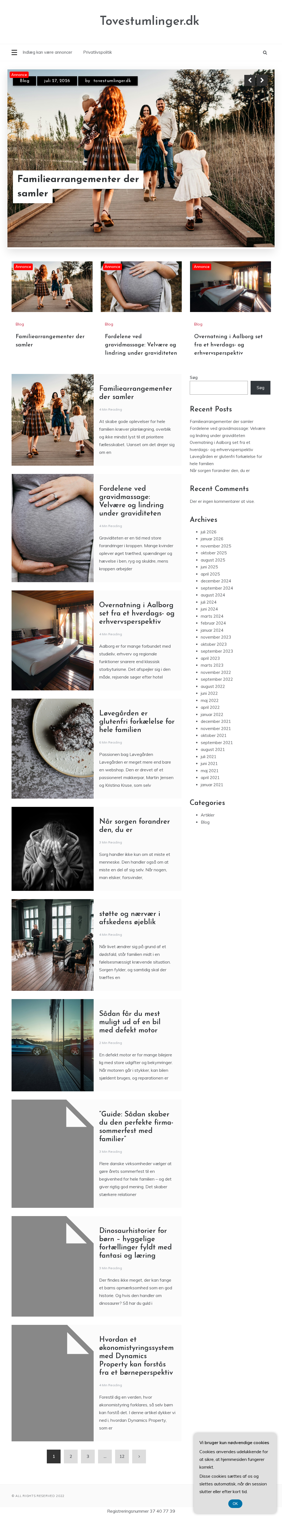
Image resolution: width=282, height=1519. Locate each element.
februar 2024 (213, 623)
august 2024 (213, 595)
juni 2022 (209, 693)
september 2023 (217, 651)
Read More (252, 187)
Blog (24, 85)
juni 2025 (209, 567)
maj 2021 (210, 770)
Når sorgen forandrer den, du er (220, 470)
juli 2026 (208, 532)
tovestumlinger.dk (118, 85)
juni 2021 (209, 763)
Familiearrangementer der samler (221, 421)
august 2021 (213, 749)
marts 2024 (212, 616)
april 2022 (210, 707)
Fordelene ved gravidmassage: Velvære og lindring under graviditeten (87, 186)
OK (235, 1504)
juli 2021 (208, 756)
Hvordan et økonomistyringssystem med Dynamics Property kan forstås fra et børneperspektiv (136, 1356)
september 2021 (217, 742)
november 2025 (216, 546)
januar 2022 (212, 714)
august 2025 (213, 560)
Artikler (208, 815)
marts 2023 (212, 665)
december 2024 (216, 581)
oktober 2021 (214, 735)
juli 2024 (208, 602)
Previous (249, 80)
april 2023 (210, 658)
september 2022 (217, 679)
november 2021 (216, 728)
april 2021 (210, 777)
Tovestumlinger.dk (149, 21)
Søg (194, 377)
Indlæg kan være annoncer (47, 52)
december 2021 (216, 721)
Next (262, 80)
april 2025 (210, 574)
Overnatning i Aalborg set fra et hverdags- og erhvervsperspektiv (228, 345)
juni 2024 (209, 609)
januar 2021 (212, 784)
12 (122, 1456)
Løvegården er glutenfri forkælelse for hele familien (137, 722)
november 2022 (216, 672)
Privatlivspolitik (97, 52)
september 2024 (217, 588)
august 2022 (213, 686)
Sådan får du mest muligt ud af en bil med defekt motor (130, 1022)
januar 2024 (212, 630)
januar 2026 (212, 539)
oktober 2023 (214, 644)
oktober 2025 (214, 553)
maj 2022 (210, 700)
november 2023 (216, 637)
